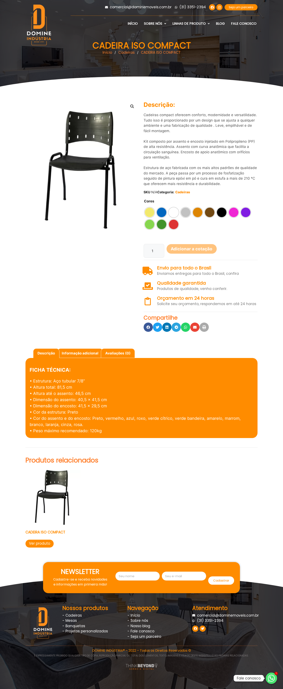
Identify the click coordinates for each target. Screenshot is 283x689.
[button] (241, 7)
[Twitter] (203, 629)
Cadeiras (182, 192)
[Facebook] (212, 7)
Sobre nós (153, 23)
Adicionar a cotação (191, 248)
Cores (149, 201)
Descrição (46, 353)
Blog (220, 23)
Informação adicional (80, 353)
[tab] (46, 353)
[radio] (149, 212)
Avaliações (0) (118, 353)
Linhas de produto (189, 23)
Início (133, 23)
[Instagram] (219, 7)
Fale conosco (243, 23)
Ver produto (39, 543)
